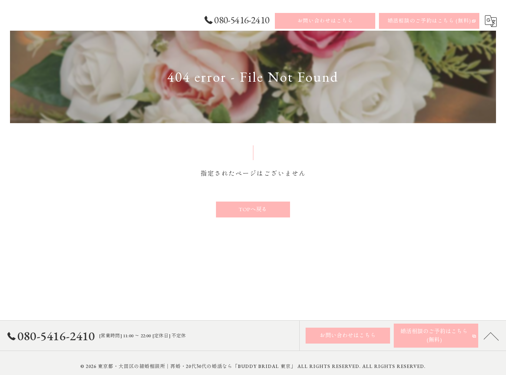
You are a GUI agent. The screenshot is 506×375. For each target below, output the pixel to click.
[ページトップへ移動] (491, 335)
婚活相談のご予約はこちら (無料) (429, 20)
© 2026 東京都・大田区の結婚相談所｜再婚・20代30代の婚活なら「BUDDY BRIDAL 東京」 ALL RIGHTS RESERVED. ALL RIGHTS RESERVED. (253, 366)
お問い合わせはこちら (325, 20)
